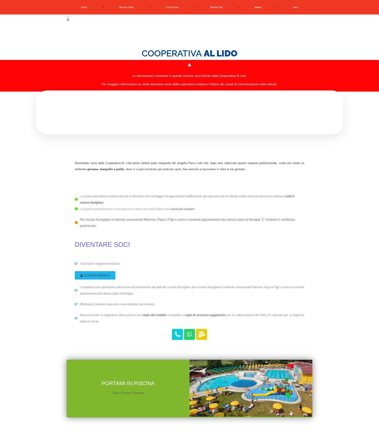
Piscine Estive (126, 7)
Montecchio (216, 7)
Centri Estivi (172, 7)
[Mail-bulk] (201, 334)
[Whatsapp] (189, 334)
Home (84, 7)
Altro (295, 7)
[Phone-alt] (177, 334)
